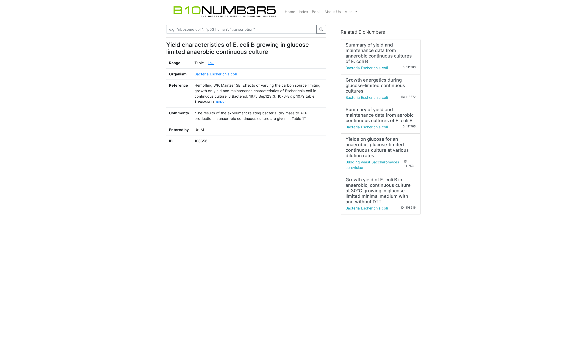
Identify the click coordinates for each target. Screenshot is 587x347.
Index (303, 11)
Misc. (349, 11)
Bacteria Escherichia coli (215, 74)
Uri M (199, 129)
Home (290, 11)
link (211, 63)
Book (316, 11)
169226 (221, 102)
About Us (332, 11)
